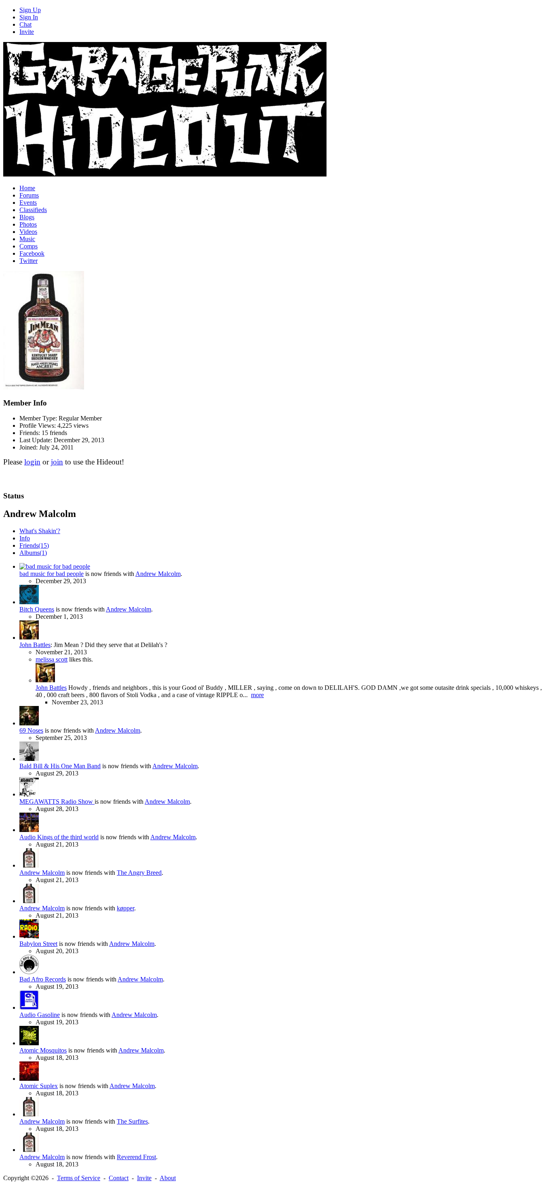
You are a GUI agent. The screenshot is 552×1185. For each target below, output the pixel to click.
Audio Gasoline (39, 1014)
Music (27, 238)
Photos (28, 224)
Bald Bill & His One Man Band (60, 766)
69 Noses (31, 730)
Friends (34, 545)
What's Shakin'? (39, 530)
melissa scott (51, 659)
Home (27, 188)
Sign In (28, 17)
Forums (29, 195)
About (168, 1177)
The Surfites (132, 1121)
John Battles (35, 644)
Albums (33, 552)
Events (28, 202)
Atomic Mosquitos (43, 1050)
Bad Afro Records (42, 979)
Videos (28, 231)
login (32, 462)
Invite (26, 31)
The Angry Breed (139, 872)
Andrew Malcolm (158, 573)
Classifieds (33, 209)
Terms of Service (78, 1177)
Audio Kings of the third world (59, 837)
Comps (28, 246)
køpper (125, 908)
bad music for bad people (51, 573)
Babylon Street (38, 943)
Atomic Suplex (38, 1085)
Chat (25, 24)
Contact (119, 1177)
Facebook (31, 253)
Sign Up (30, 9)
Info (24, 538)
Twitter (28, 260)
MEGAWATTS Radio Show (57, 801)
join (57, 462)
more (257, 694)
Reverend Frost (136, 1156)
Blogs (26, 217)
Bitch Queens (36, 609)
